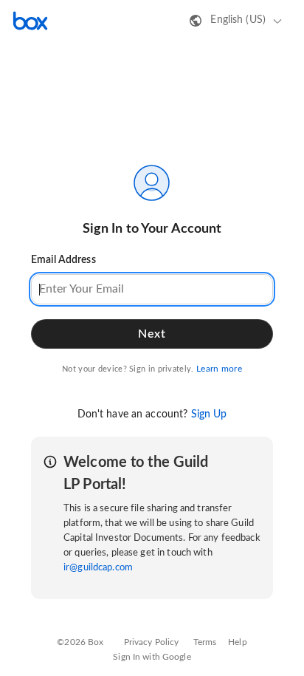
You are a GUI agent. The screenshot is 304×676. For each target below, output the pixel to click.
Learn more (219, 368)
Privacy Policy (151, 642)
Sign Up (209, 414)
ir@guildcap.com (98, 568)
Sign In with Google (151, 656)
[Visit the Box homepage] (30, 20)
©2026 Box (80, 642)
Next (151, 334)
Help (237, 642)
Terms (205, 642)
